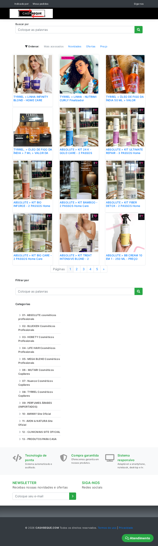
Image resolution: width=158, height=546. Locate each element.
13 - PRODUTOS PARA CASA (38, 439)
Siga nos (139, 3)
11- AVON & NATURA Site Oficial (35, 422)
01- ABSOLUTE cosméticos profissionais (37, 317)
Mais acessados (54, 46)
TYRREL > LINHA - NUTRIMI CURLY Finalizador (78, 98)
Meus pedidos (40, 3)
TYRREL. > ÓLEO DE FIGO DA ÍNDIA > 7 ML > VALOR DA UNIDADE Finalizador (32, 153)
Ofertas (91, 46)
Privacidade (126, 527)
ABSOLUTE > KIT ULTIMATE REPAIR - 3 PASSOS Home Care (124, 153)
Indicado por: (21, 3)
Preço (103, 46)
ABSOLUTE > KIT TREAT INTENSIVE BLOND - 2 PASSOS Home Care (76, 259)
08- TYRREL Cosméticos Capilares (35, 393)
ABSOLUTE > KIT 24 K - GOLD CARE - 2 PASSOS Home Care (76, 153)
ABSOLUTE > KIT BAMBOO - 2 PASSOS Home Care (78, 204)
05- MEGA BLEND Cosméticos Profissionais (39, 360)
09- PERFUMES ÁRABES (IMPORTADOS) (35, 404)
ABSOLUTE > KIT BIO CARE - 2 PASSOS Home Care (32, 257)
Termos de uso (107, 527)
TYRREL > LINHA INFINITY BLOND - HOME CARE (30, 98)
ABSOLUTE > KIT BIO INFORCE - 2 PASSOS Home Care (31, 206)
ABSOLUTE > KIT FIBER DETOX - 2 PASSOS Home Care (123, 206)
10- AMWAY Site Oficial (36, 413)
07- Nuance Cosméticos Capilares (35, 382)
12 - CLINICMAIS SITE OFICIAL (40, 431)
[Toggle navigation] (138, 13)
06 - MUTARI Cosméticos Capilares (36, 371)
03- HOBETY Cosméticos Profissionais (36, 338)
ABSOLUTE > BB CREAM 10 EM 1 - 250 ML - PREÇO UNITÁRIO (124, 259)
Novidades (74, 46)
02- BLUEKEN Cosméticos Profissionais (36, 327)
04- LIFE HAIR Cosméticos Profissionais (36, 349)
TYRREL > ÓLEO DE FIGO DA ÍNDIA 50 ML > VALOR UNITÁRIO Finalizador (125, 100)
